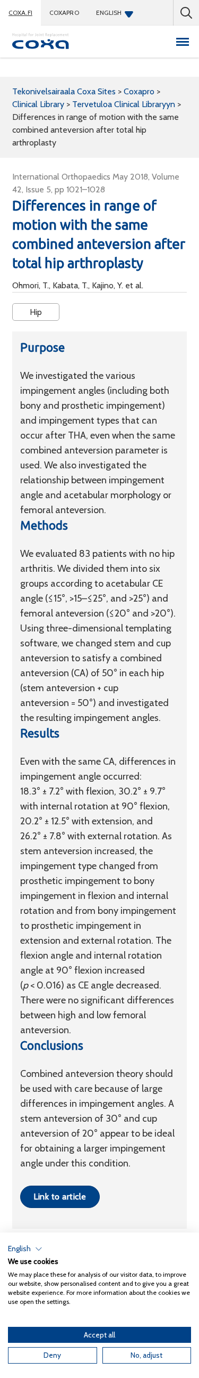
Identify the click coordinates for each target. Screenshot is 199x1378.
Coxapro (64, 13)
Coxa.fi (20, 13)
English (109, 13)
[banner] (41, 41)
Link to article (59, 1196)
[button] (25, 1249)
